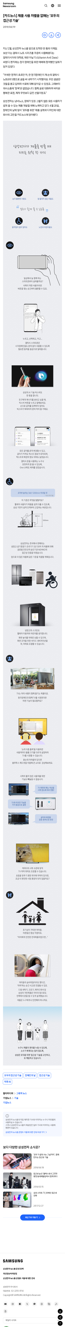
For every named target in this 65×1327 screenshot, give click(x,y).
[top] (60, 1323)
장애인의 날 (30, 1075)
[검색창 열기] (46, 5)
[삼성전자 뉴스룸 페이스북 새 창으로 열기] (20, 1304)
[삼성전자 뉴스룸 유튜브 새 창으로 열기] (5, 1304)
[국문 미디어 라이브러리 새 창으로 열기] (49, 1304)
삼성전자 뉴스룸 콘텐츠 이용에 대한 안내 (19, 1278)
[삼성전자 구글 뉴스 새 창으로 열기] (5, 1311)
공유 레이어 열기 (58, 35)
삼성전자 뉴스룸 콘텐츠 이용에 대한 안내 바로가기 (25, 1132)
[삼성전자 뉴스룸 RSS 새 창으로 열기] (56, 1304)
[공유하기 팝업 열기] (60, 1317)
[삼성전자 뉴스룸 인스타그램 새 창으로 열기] (12, 1304)
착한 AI (7, 1081)
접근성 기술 (44, 1075)
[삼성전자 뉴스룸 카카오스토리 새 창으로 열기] (34, 1304)
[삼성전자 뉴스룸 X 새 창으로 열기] (27, 1304)
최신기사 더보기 (31, 1217)
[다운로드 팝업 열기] (60, 1311)
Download (51, 35)
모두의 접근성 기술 (12, 1075)
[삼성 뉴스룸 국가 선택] (52, 5)
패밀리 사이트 (11, 1320)
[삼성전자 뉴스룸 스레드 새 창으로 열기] (41, 1304)
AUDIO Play (44, 35)
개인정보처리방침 (10, 1273)
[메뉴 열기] (59, 5)
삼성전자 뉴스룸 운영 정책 (13, 1269)
